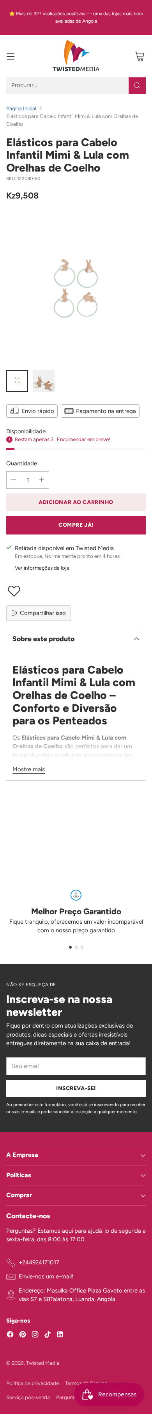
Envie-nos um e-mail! (46, 1276)
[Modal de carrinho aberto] (139, 56)
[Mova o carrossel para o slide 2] (76, 947)
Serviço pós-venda (28, 1397)
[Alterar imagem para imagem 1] (17, 381)
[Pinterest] (22, 1336)
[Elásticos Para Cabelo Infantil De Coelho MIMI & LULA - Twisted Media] (76, 287)
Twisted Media (42, 1363)
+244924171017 (39, 1262)
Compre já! (76, 525)
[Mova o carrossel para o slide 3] (82, 947)
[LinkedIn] (60, 1336)
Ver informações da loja (42, 568)
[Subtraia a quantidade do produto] (14, 480)
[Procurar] (137, 85)
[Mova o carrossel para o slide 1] (70, 947)
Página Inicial (21, 108)
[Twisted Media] (76, 56)
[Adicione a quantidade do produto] (42, 480)
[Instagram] (35, 1336)
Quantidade (21, 463)
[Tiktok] (47, 1336)
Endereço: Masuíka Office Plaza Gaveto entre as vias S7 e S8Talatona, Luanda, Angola (82, 1295)
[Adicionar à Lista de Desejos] (76, 591)
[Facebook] (10, 1336)
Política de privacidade (32, 1383)
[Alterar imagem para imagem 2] (44, 381)
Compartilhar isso (43, 613)
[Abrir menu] (10, 56)
